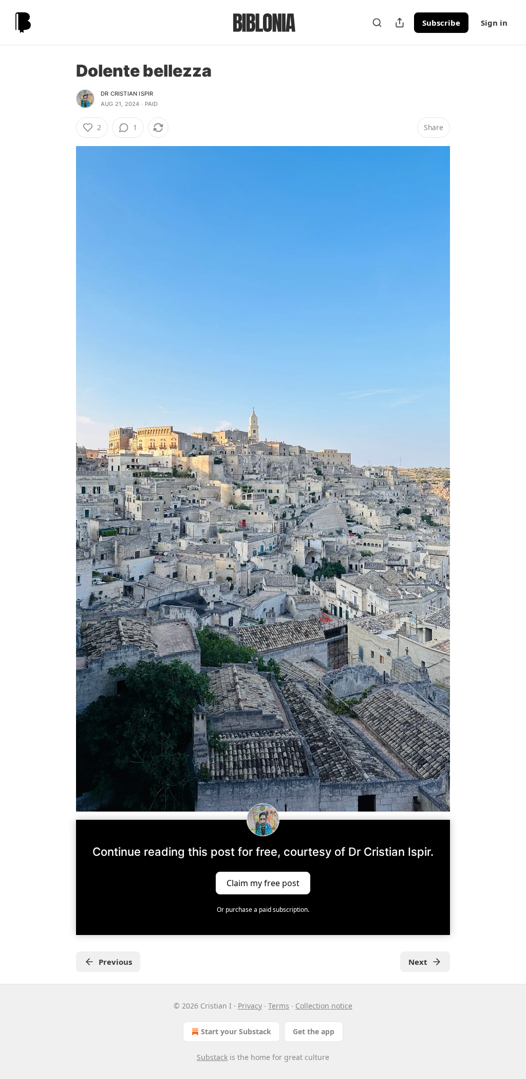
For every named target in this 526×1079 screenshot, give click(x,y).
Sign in (494, 22)
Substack (212, 1057)
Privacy (250, 1006)
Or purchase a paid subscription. (263, 909)
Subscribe (441, 22)
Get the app (313, 1031)
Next (417, 962)
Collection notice (323, 1006)
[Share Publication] (399, 22)
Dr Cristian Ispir (127, 93)
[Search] (377, 22)
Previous (115, 962)
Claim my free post (263, 883)
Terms (278, 1006)
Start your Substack (236, 1031)
